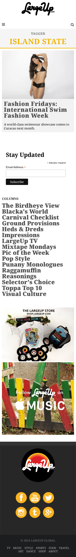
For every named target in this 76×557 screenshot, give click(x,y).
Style (29, 548)
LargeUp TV (20, 241)
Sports (41, 548)
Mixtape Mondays (29, 247)
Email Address (16, 167)
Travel (64, 548)
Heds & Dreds (22, 229)
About (53, 551)
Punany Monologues (32, 264)
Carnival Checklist (30, 217)
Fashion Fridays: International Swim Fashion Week (35, 109)
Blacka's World (25, 211)
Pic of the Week (25, 252)
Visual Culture (24, 294)
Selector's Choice (28, 282)
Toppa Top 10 (22, 288)
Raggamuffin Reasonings (21, 273)
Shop (42, 551)
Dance (31, 551)
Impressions (21, 235)
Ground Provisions (30, 223)
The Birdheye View (31, 205)
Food (52, 548)
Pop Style (16, 258)
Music (17, 548)
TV (8, 548)
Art (21, 551)
